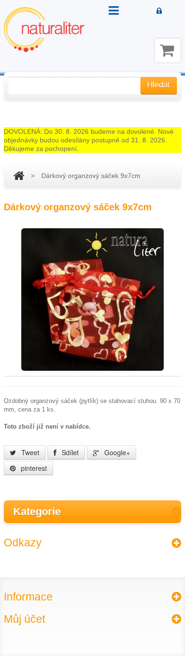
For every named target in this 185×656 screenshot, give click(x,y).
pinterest (33, 468)
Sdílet (69, 452)
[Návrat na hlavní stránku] (18, 176)
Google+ (116, 452)
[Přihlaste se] (159, 11)
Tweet (29, 452)
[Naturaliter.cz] (44, 29)
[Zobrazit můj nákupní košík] (167, 50)
